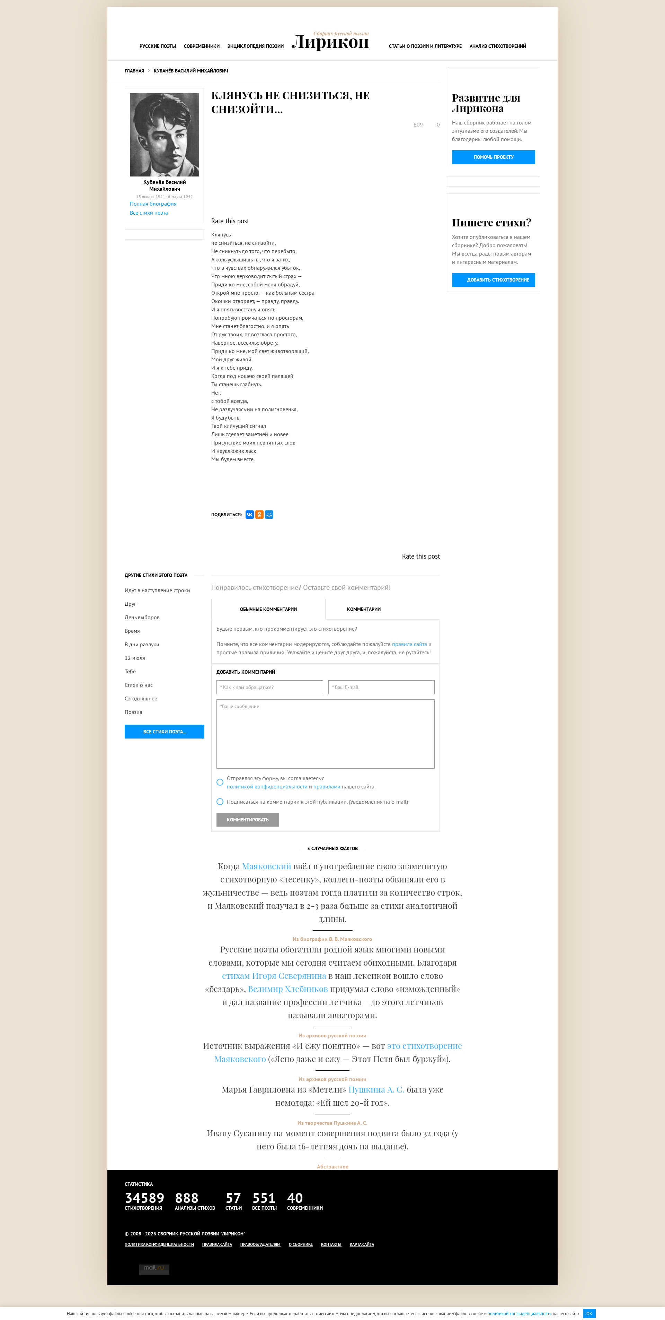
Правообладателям (260, 1244)
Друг (130, 603)
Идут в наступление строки (157, 590)
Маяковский (266, 865)
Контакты (331, 1244)
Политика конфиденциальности (159, 1244)
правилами (326, 786)
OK (589, 1314)
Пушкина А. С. (376, 1089)
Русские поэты (158, 46)
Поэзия (133, 711)
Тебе (130, 671)
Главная (134, 71)
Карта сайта (362, 1244)
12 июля (135, 657)
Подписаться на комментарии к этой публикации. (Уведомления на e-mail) (317, 801)
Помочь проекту (494, 157)
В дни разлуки (142, 644)
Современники (202, 46)
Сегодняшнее (141, 698)
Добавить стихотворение (498, 280)
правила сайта (409, 643)
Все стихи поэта (149, 212)
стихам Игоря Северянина (274, 975)
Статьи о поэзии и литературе (425, 46)
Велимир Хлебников (288, 988)
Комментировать (248, 820)
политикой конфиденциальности (267, 786)
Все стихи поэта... (164, 731)
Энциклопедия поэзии (256, 46)
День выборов (142, 617)
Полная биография (153, 203)
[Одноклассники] (259, 514)
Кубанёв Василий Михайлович (191, 71)
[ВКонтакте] (250, 514)
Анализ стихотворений (498, 46)
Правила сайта (217, 1244)
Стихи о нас (139, 684)
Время (132, 630)
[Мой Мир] (269, 514)
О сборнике (301, 1244)
